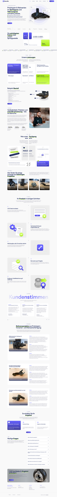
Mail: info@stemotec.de (42, 487)
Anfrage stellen (28, 432)
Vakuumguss (30, 487)
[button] (47, 319)
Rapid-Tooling (30, 488)
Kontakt (10, 494)
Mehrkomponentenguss (32, 489)
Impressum (14, 494)
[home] (6, 1)
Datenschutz (18, 494)
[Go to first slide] (10, 192)
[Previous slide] (8, 192)
